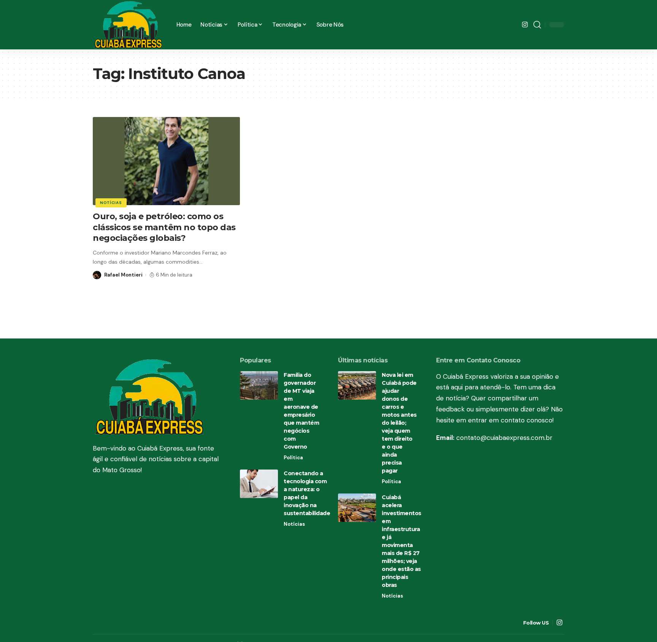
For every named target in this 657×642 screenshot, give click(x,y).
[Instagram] (525, 24)
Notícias (111, 202)
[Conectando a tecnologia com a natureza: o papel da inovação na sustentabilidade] (259, 484)
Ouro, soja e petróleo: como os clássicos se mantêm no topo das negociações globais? (164, 227)
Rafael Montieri (123, 275)
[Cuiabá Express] (128, 24)
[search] (537, 24)
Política (293, 457)
